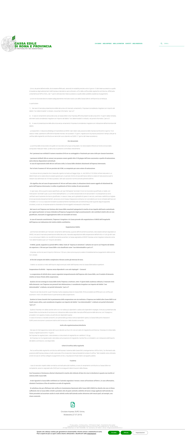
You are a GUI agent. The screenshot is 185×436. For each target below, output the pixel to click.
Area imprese (107, 43)
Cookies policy (83, 425)
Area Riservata (137, 43)
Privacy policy (74, 425)
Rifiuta (126, 433)
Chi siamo (98, 43)
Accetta (113, 433)
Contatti (128, 43)
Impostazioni (140, 433)
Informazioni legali (94, 425)
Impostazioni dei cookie (108, 425)
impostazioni (91, 434)
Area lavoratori (118, 43)
